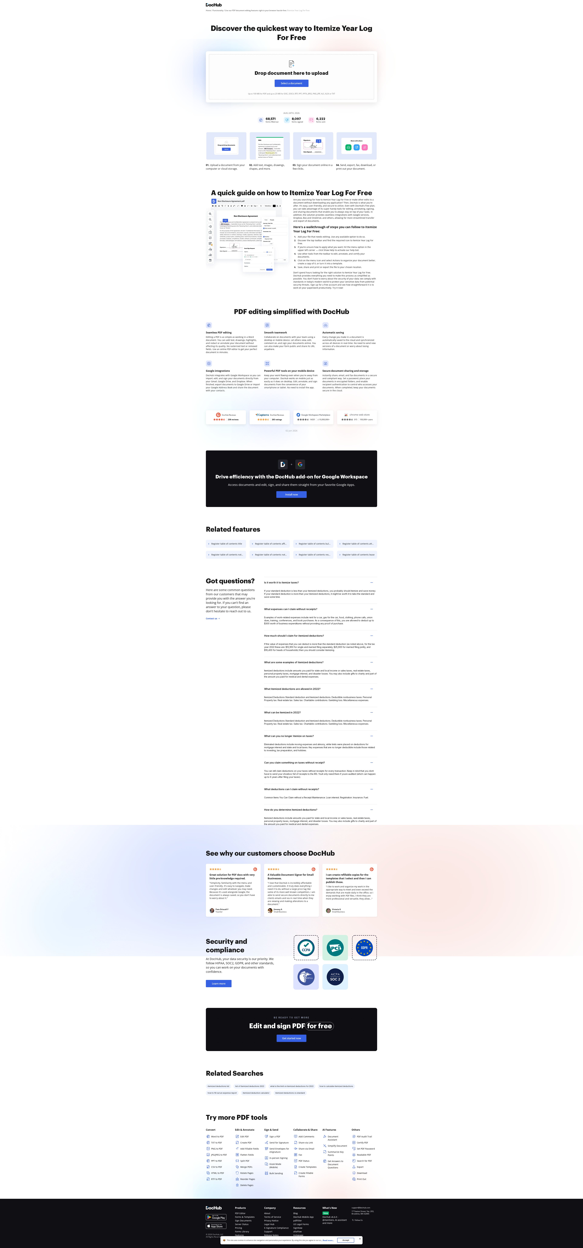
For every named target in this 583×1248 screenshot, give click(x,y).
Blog (295, 1213)
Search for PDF (364, 1160)
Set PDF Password (366, 1148)
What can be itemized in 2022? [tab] (282, 712)
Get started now (291, 1038)
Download (362, 1173)
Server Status (242, 1224)
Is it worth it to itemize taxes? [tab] (281, 582)
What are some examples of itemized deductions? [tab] (294, 662)
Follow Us (359, 1220)
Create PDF (245, 1142)
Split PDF (244, 1160)
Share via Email (306, 1148)
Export (360, 1166)
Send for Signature (279, 1142)
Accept (346, 1240)
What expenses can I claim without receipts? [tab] (290, 609)
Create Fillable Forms (306, 1175)
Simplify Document (337, 1145)
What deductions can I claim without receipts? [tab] (291, 789)
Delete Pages (246, 1185)
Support (268, 1231)
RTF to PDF (216, 1179)
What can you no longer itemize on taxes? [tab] (289, 736)
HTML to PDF (217, 1173)
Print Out (361, 1179)
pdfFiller (297, 1220)
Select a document (291, 83)
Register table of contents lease (359, 554)
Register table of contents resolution (316, 554)
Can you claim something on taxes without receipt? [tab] (294, 762)
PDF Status (304, 1160)
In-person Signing (278, 1158)
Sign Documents (243, 1220)
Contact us (211, 618)
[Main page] (214, 5)
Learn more (218, 983)
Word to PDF (217, 1136)
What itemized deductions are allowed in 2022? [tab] (292, 688)
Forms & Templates (245, 1216)
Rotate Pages (246, 1173)
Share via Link (306, 1142)
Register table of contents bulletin (316, 543)
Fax (300, 1154)
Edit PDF (244, 1136)
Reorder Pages (247, 1179)
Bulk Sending (276, 1173)
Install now (291, 494)
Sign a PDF (274, 1136)
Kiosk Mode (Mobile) (275, 1166)
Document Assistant (333, 1138)
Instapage (298, 1235)
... (327, 1240)
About (267, 1213)
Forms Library (242, 1231)
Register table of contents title (226, 543)
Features (239, 1235)
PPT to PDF (216, 1160)
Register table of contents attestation (360, 543)
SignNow (297, 1227)
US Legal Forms (301, 1224)
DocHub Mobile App (303, 1216)
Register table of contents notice (227, 554)
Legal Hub (269, 1224)
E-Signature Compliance (276, 1227)
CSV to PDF (216, 1166)
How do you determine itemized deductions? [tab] (290, 809)
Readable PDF (364, 1154)
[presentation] (291, 76)
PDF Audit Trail (364, 1136)
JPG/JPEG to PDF (219, 1154)
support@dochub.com (361, 1208)
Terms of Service (272, 1216)
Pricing (238, 1227)
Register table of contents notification (272, 554)
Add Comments (306, 1136)
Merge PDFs (246, 1166)
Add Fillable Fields (249, 1148)
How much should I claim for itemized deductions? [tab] (294, 635)
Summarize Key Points (336, 1153)
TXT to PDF (216, 1142)
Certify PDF (362, 1142)
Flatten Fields (247, 1154)
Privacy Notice (271, 1220)
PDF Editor (240, 1213)
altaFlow (297, 1231)
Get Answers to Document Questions (335, 1164)
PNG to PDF (217, 1148)
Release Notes (271, 1235)
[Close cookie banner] (360, 1238)
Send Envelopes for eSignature (279, 1150)
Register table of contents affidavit (272, 543)
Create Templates (308, 1166)
